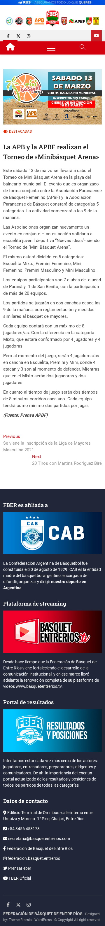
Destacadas (20, 131)
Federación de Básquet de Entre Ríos (39, 848)
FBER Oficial (19, 878)
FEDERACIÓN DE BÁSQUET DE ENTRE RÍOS (43, 913)
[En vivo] (96, 35)
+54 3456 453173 (23, 828)
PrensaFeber (19, 868)
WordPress (43, 920)
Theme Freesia (20, 920)
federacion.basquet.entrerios (33, 858)
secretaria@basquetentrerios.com (38, 838)
